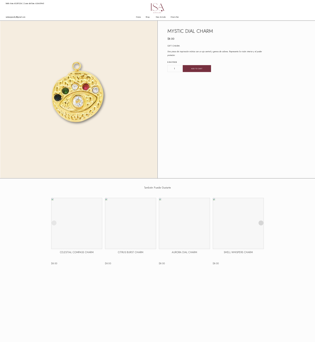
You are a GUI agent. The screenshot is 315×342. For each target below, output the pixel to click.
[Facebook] (299, 17)
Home (138, 17)
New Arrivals (161, 17)
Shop (148, 17)
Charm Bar (175, 17)
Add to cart (197, 68)
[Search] (307, 3)
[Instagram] (303, 17)
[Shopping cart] (310, 3)
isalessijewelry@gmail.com (15, 17)
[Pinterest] (310, 17)
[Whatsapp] (306, 17)
